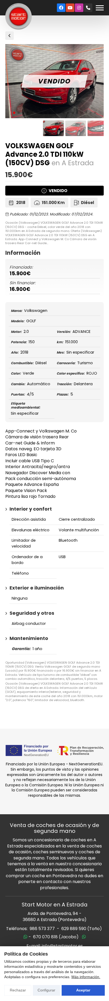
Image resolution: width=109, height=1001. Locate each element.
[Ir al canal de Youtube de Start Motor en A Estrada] (70, 7)
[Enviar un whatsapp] (25, 937)
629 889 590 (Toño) (81, 929)
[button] (14, 113)
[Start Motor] (18, 16)
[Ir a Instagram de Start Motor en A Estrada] (79, 7)
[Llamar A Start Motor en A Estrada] (88, 7)
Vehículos (9, 35)
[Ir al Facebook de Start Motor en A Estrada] (61, 7)
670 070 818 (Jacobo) (56, 937)
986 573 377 (42, 929)
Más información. (85, 977)
